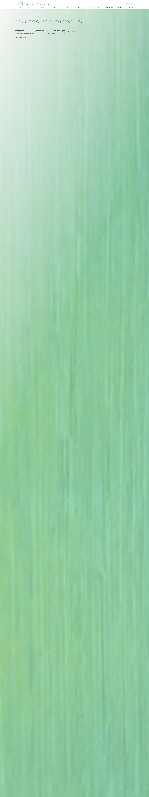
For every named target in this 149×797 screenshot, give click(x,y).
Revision (79, 7)
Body (54, 7)
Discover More (20, 37)
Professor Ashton (19, 30)
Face (66, 7)
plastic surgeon (40, 30)
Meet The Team (93, 7)
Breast (42, 7)
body (58, 30)
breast (63, 30)
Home (19, 7)
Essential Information (113, 7)
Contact (131, 7)
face (55, 30)
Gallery (30, 7)
